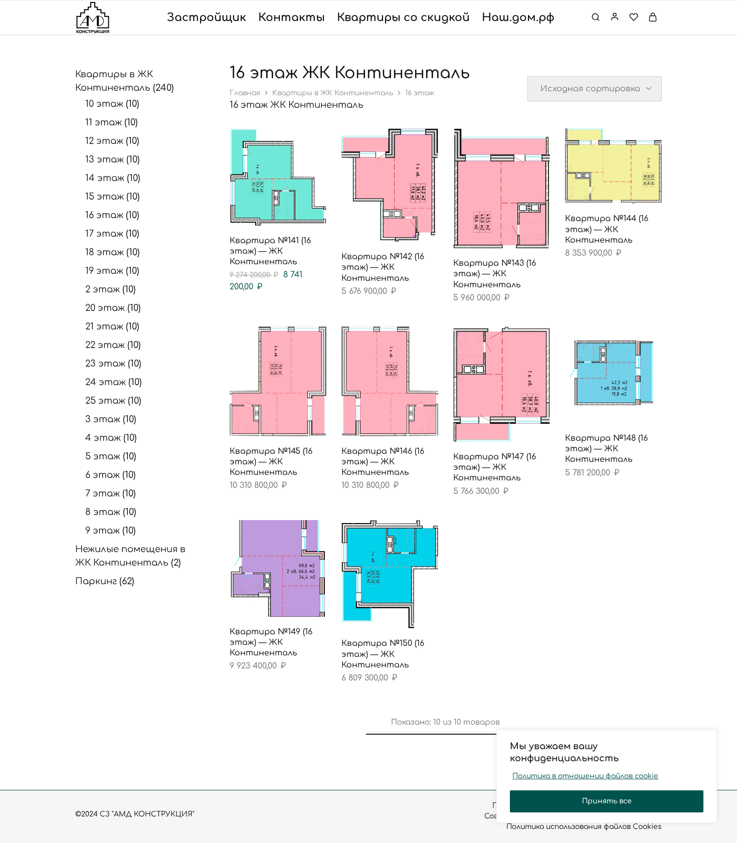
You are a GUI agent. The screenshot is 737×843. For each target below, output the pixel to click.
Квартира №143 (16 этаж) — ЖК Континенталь (494, 274)
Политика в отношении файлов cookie (585, 776)
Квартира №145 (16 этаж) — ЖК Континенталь (271, 462)
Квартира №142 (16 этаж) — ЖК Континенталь (382, 267)
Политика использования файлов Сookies (584, 826)
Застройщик (206, 17)
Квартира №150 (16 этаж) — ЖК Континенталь (382, 654)
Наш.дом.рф (518, 17)
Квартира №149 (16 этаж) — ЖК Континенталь (271, 642)
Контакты (291, 17)
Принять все (607, 801)
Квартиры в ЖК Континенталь (332, 93)
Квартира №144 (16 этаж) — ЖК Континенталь (606, 229)
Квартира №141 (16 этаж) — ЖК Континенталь (270, 251)
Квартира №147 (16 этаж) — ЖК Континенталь (494, 467)
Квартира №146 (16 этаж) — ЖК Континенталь (382, 462)
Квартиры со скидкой (403, 17)
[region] (606, 776)
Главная (245, 93)
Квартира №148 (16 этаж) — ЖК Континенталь (606, 449)
